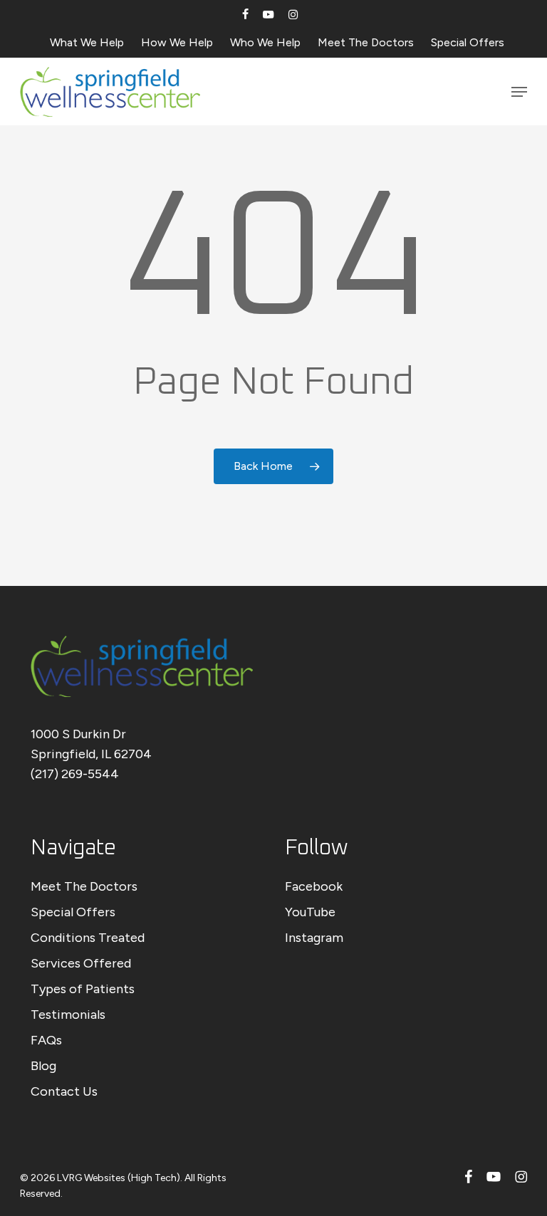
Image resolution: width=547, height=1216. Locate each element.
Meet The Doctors (84, 886)
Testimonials (68, 1014)
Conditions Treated (88, 937)
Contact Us (64, 1091)
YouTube (310, 912)
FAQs (46, 1040)
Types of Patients (83, 989)
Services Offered (81, 963)
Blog (43, 1066)
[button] (519, 92)
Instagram (314, 937)
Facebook (314, 886)
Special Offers (73, 912)
